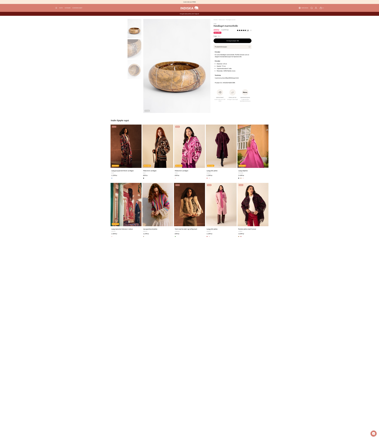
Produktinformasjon (221, 47)
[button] (56, 8)
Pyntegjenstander (231, 19)
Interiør (67, 8)
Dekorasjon (222, 19)
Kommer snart (77, 8)
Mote (61, 8)
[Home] (189, 7)
